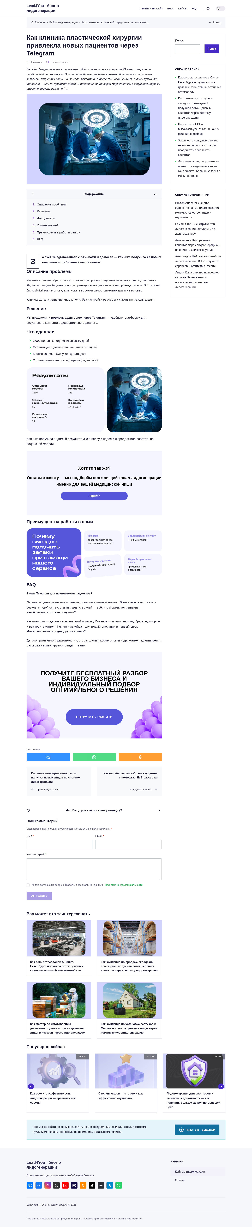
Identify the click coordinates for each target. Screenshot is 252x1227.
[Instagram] (47, 1185)
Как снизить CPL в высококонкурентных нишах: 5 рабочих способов (198, 129)
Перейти (94, 495)
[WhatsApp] (118, 1185)
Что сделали (46, 218)
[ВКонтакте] (30, 1185)
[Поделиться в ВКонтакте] (48, 757)
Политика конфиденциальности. (124, 884)
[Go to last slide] (31, 1086)
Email (99, 836)
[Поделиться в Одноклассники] (140, 757)
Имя (30, 836)
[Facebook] (38, 1185)
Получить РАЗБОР (94, 717)
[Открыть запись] (59, 948)
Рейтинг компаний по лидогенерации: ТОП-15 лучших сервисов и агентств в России (198, 261)
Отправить (39, 895)
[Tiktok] (92, 1185)
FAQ (40, 239)
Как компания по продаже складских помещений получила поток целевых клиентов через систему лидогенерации (195, 108)
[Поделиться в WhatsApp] (94, 757)
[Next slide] (221, 1086)
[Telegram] (109, 1185)
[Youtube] (65, 1185)
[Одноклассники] (83, 1185)
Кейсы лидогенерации (190, 1171)
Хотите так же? (47, 225)
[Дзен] (101, 1185)
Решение (43, 211)
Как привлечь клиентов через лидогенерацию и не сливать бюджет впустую (197, 245)
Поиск (179, 40)
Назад (217, 22)
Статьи (180, 1180)
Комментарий (36, 854)
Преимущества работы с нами (58, 232)
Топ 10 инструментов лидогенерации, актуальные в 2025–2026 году (195, 228)
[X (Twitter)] (56, 1185)
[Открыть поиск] (208, 9)
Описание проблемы (52, 204)
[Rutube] (74, 1185)
